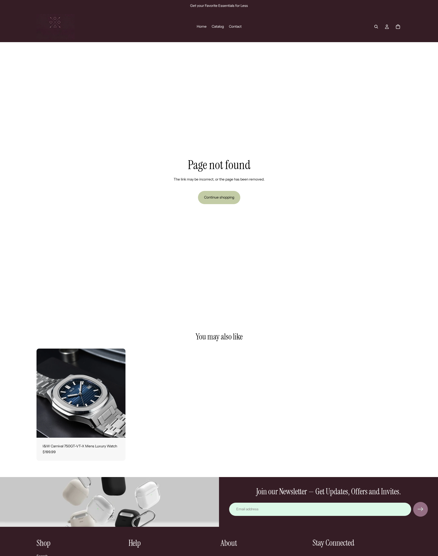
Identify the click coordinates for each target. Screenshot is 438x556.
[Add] (117, 429)
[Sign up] (420, 509)
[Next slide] (117, 393)
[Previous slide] (44, 393)
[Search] (376, 26)
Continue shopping (219, 197)
